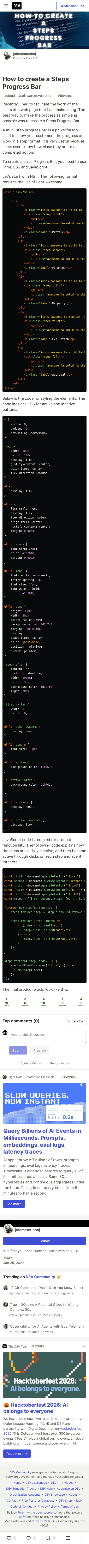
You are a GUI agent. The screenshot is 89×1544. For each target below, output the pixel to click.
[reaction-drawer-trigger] (11, 1538)
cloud (9, 95)
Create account (72, 6)
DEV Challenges (36, 1482)
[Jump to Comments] (31, 1538)
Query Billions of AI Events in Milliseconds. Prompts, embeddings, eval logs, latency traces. (42, 1141)
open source (44, 1512)
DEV (22, 1516)
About (73, 1494)
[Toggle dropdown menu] (83, 1077)
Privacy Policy (47, 1506)
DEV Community (40, 1277)
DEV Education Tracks (21, 1488)
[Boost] (68, 1538)
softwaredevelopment (36, 95)
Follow (45, 1241)
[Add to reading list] (51, 1538)
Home (17, 1482)
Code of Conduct (32, 1063)
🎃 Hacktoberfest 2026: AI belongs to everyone (35, 1408)
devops (65, 95)
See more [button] (14, 1204)
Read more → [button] (17, 1454)
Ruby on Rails (41, 1521)
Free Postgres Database (38, 1500)
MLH (79, 1500)
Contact (12, 1500)
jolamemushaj (24, 54)
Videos (68, 1482)
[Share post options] (81, 1538)
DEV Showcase (54, 1494)
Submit (18, 1050)
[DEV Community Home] (17, 6)
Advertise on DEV (68, 1488)
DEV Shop (65, 1500)
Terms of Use (70, 1506)
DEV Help (46, 1488)
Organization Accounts (25, 1494)
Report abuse (59, 1063)
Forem (22, 1512)
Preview (40, 1050)
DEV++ (55, 1482)
